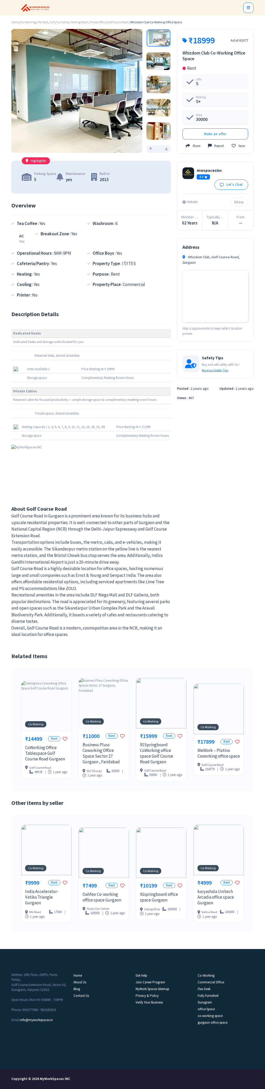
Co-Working (28, 22)
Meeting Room (79, 22)
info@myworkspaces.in (36, 1020)
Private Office (98, 22)
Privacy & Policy (147, 995)
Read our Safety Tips (215, 370)
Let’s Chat (234, 184)
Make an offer (215, 134)
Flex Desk (42, 22)
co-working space (210, 1016)
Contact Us (81, 995)
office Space (206, 1009)
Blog (76, 989)
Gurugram (205, 1002)
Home (15, 22)
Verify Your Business (149, 1002)
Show (239, 202)
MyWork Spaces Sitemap (152, 989)
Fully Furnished (59, 22)
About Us (79, 982)
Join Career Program (150, 982)
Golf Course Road (118, 22)
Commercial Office (211, 982)
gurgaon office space (212, 1022)
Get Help (141, 975)
